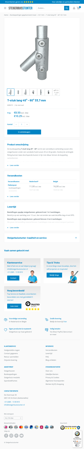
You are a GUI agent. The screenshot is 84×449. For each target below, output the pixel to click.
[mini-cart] (78, 8)
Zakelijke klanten (52, 374)
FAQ (47, 357)
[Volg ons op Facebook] (6, 436)
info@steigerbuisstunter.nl (14, 405)
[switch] (77, 445)
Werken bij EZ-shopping (55, 384)
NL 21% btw (9, 418)
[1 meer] (27, 124)
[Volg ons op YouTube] (21, 436)
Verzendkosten (51, 350)
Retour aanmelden (11, 357)
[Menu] (80, 431)
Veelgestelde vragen (12, 350)
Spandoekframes (10, 381)
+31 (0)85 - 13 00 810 (12, 402)
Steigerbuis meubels (12, 377)
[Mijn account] (74, 8)
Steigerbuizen (9, 371)
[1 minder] (16, 124)
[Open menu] (5, 8)
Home (6, 15)
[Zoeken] (66, 8)
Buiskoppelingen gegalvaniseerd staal (23, 15)
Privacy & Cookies (52, 377)
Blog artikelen (51, 360)
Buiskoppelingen (10, 374)
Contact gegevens (11, 353)
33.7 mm (41, 15)
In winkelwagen (24, 132)
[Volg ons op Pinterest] (16, 436)
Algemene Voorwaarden (55, 381)
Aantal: (10, 124)
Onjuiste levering (10, 360)
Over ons (49, 371)
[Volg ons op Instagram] (11, 436)
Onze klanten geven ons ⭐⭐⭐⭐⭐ (19, 2)
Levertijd (49, 353)
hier (65, 321)
